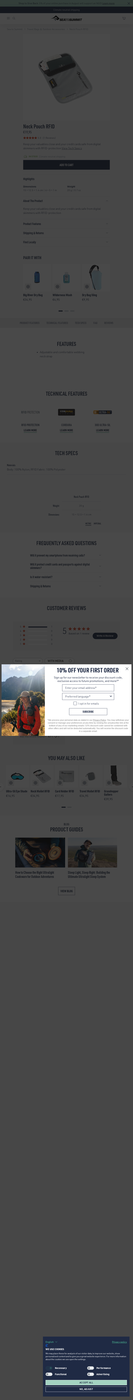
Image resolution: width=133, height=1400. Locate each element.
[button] (51, 1342)
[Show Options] (111, 696)
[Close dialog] (127, 669)
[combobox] (87, 696)
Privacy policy (119, 1341)
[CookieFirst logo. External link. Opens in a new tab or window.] (47, 1345)
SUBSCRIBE (88, 711)
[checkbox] (90, 1368)
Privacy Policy (99, 720)
